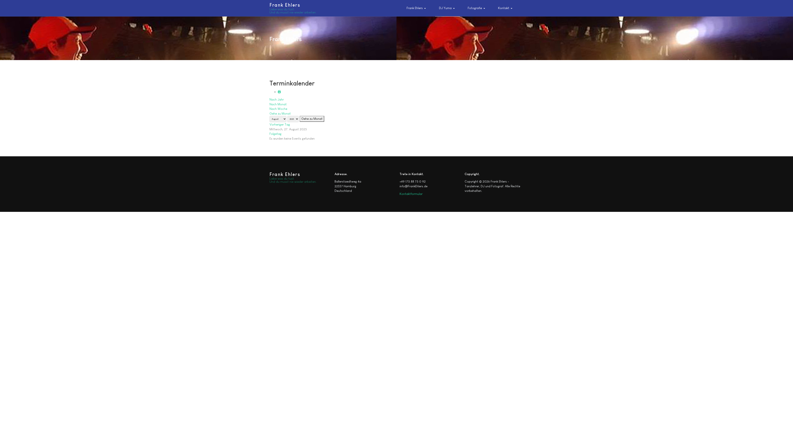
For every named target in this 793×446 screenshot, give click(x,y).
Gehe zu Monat (280, 113)
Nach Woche (278, 108)
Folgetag (275, 133)
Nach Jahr (276, 99)
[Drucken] (279, 92)
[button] (417, 8)
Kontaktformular (411, 194)
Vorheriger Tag (279, 124)
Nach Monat (278, 104)
